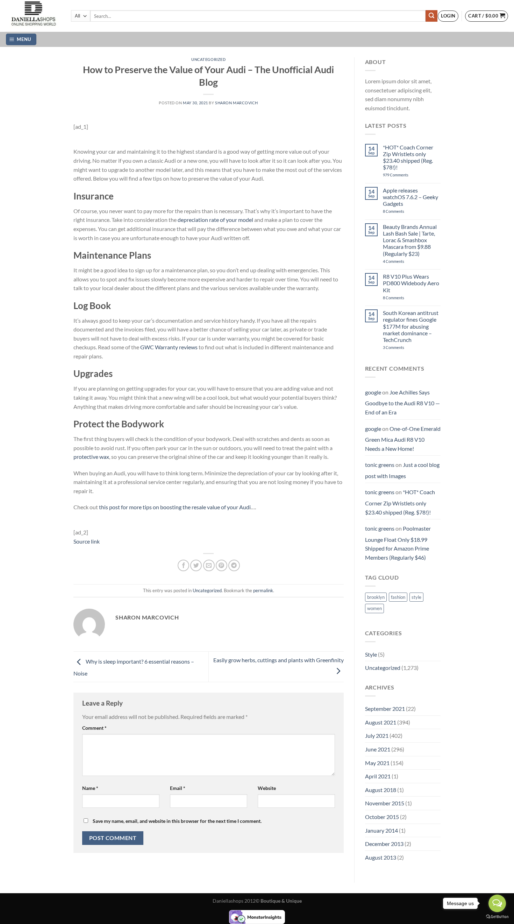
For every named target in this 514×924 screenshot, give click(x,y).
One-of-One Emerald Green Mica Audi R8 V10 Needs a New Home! (403, 438)
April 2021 (378, 776)
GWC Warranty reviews (169, 347)
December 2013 (384, 843)
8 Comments (401, 211)
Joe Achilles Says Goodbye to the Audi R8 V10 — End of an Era (402, 402)
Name (90, 788)
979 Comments (403, 175)
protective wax (91, 456)
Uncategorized (208, 59)
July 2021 (376, 735)
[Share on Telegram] (234, 565)
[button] (448, 16)
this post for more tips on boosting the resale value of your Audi (175, 507)
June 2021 (377, 749)
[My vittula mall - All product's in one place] (32, 16)
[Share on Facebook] (183, 565)
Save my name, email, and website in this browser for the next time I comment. (177, 821)
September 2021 (385, 708)
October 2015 (382, 816)
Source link (86, 541)
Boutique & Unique (281, 901)
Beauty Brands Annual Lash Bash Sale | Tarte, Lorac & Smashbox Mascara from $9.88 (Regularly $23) (410, 240)
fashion (398, 597)
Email (177, 788)
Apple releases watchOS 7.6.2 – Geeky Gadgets (410, 197)
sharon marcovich (236, 102)
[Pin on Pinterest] (221, 565)
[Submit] (431, 16)
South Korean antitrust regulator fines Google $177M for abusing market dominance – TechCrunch (410, 326)
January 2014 (381, 830)
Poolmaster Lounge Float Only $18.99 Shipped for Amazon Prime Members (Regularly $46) (398, 543)
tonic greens (379, 464)
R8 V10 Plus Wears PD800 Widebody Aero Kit (411, 283)
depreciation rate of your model (215, 219)
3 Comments (403, 347)
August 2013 (380, 857)
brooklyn (376, 597)
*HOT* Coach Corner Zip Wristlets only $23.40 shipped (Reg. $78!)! (408, 157)
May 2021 (377, 763)
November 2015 (384, 803)
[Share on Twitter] (196, 565)
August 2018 (380, 789)
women (374, 608)
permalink (263, 590)
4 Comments (402, 261)
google (373, 392)
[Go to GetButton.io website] (497, 917)
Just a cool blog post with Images (402, 470)
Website (267, 788)
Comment (94, 728)
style (416, 597)
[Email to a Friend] (209, 565)
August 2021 (380, 722)
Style (371, 654)
